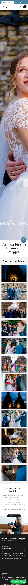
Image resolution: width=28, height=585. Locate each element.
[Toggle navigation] (25, 6)
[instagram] (20, 6)
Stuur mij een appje (17, 581)
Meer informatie (15, 515)
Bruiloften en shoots (7, 2)
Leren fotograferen (19, 2)
